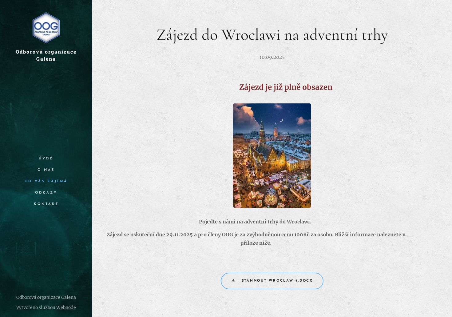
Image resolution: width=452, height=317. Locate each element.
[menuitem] (46, 158)
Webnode (66, 307)
